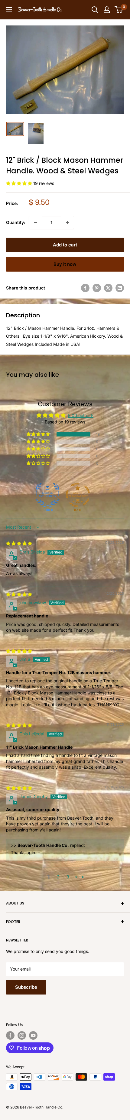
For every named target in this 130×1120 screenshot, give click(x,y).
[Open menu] (9, 9)
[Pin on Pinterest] (97, 288)
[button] (19, 183)
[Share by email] (119, 288)
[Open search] (95, 9)
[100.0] (47, 495)
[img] (19, 543)
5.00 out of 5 (80, 415)
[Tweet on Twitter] (108, 288)
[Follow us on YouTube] (33, 1035)
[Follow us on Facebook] (10, 1035)
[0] (119, 9)
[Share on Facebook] (85, 288)
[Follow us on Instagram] (22, 1035)
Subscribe (26, 987)
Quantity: (15, 222)
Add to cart (65, 245)
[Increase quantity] (67, 222)
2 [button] (58, 876)
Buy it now (65, 264)
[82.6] (78, 495)
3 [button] (68, 876)
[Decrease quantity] (35, 222)
